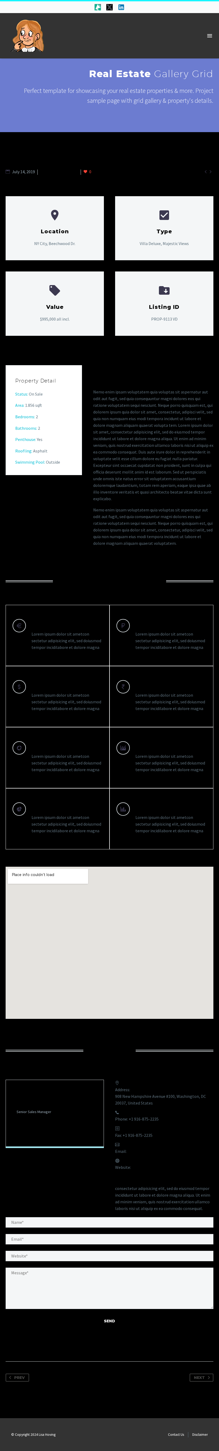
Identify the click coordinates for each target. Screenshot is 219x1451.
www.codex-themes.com (154, 1167)
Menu (209, 36)
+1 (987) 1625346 (41, 1120)
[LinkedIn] (36, 1130)
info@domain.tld (142, 1151)
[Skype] (53, 1130)
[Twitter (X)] (27, 1130)
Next (199, 1377)
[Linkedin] (121, 7)
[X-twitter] (109, 7)
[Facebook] (19, 1130)
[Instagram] (45, 1130)
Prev (19, 1377)
